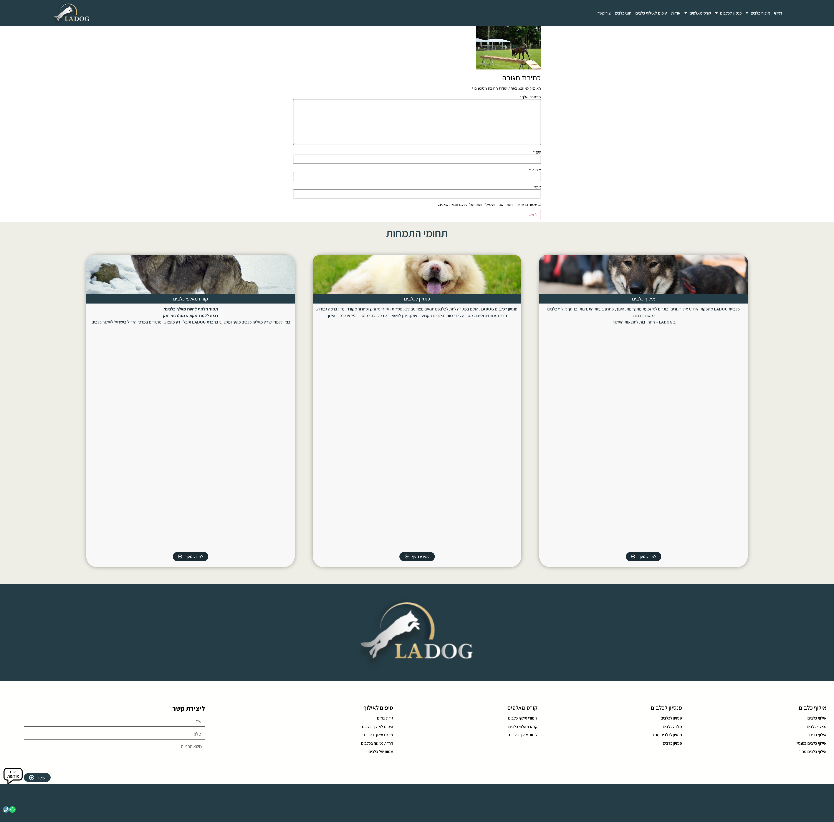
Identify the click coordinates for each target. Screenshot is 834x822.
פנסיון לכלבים (731, 13)
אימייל (535, 170)
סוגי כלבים (623, 13)
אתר (537, 187)
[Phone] (6, 809)
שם (537, 152)
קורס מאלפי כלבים (190, 298)
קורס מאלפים (700, 13)
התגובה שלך (530, 97)
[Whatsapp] (12, 809)
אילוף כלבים (760, 13)
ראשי (778, 13)
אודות (675, 13)
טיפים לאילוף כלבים (651, 13)
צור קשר (604, 13)
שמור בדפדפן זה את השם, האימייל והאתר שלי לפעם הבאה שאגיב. (487, 204)
